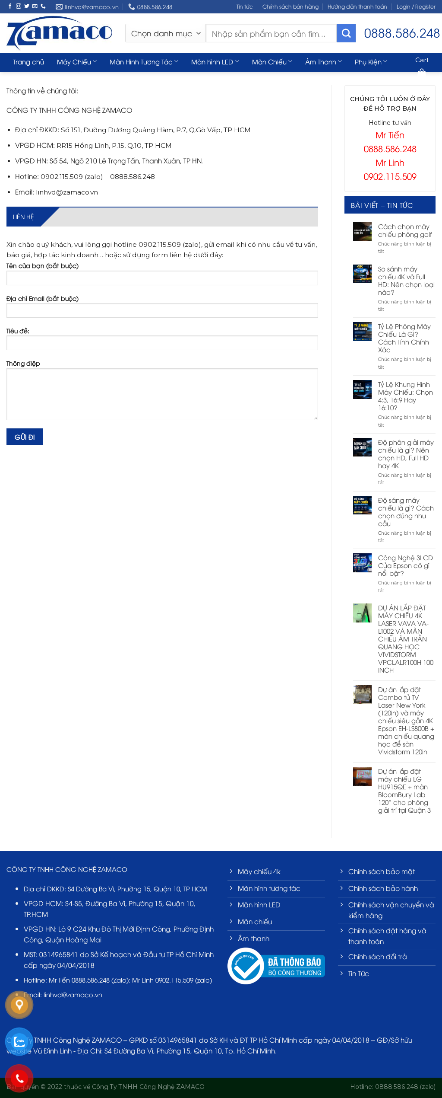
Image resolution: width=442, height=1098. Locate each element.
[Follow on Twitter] (26, 6)
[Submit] (346, 33)
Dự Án (22, 78)
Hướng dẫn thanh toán (357, 6)
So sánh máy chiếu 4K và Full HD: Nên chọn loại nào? (406, 280)
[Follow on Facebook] (10, 6)
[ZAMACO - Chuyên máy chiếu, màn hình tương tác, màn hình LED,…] (59, 33)
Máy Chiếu (74, 61)
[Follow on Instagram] (18, 6)
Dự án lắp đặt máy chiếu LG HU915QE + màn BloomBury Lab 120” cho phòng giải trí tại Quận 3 (404, 790)
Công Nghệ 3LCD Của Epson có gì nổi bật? (405, 565)
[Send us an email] (35, 6)
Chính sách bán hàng (290, 6)
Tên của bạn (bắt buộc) (42, 265)
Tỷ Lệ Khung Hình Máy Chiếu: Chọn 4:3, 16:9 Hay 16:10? (405, 395)
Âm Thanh (320, 61)
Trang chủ (28, 61)
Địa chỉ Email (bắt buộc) (42, 298)
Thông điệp (23, 363)
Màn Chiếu (269, 61)
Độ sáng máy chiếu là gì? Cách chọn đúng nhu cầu (406, 511)
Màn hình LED (212, 61)
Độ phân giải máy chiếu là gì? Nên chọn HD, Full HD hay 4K (406, 453)
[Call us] (43, 6)
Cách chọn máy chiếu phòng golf (405, 230)
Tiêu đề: (17, 330)
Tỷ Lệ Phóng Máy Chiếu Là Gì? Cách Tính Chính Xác (404, 337)
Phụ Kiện (368, 61)
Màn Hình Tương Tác (141, 61)
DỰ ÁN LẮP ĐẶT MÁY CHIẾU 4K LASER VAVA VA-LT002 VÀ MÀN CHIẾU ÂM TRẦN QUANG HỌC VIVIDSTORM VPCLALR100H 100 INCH (405, 638)
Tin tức (245, 6)
